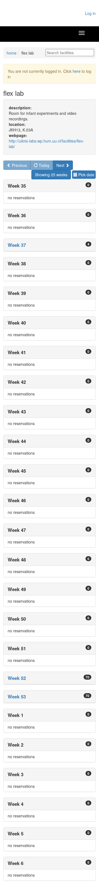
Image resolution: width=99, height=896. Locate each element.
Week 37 (17, 245)
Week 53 (17, 696)
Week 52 (17, 678)
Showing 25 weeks (51, 174)
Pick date (85, 174)
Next (60, 165)
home (11, 53)
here (77, 71)
